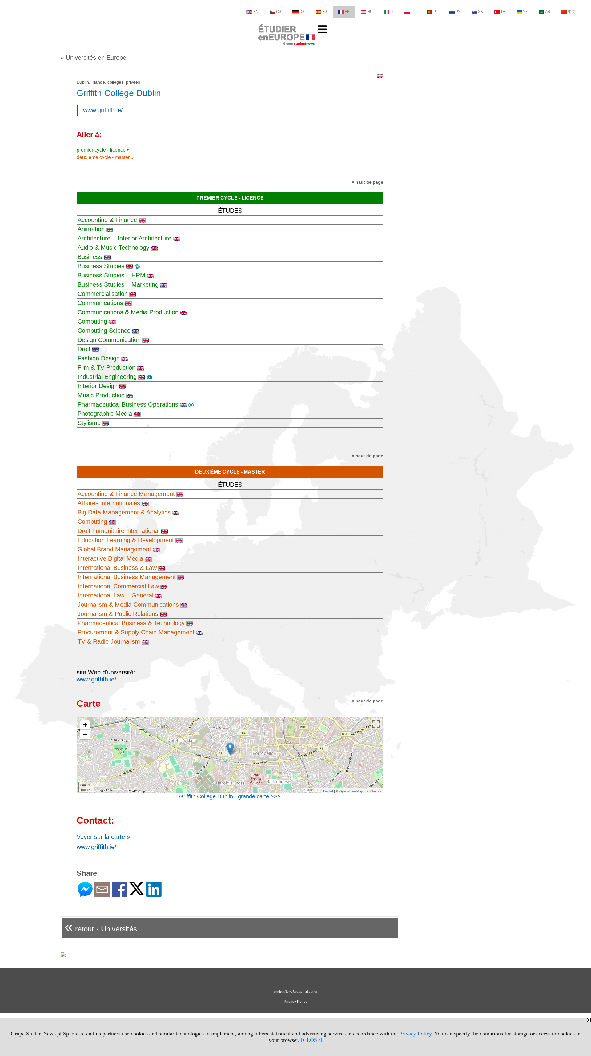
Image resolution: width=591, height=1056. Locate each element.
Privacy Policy (415, 1033)
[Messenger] (85, 894)
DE (302, 12)
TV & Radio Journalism (109, 641)
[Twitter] (136, 893)
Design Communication (109, 339)
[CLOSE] (311, 1040)
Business (90, 256)
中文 (571, 12)
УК (525, 12)
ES (324, 12)
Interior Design (98, 386)
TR (503, 12)
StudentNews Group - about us (295, 991)
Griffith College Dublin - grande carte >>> (230, 796)
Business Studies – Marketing (118, 284)
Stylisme (89, 422)
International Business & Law (117, 567)
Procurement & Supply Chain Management (136, 632)
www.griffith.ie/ (103, 110)
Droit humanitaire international (118, 530)
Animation (91, 229)
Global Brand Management (114, 549)
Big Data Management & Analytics (124, 512)
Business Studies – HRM (111, 275)
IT (391, 12)
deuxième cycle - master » (105, 157)
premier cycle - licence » (103, 150)
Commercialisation (103, 293)
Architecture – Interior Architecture (124, 238)
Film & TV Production (106, 367)
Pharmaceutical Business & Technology (131, 623)
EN (256, 12)
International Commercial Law (118, 586)
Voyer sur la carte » (103, 836)
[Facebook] (119, 894)
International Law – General (115, 595)
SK (480, 12)
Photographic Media (105, 413)
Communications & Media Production (128, 312)
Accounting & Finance (107, 219)
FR (347, 12)
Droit (84, 349)
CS (278, 12)
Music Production (101, 395)
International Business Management (127, 577)
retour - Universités (101, 926)
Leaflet (328, 790)
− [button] (85, 734)
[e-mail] (102, 894)
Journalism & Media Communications (128, 604)
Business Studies (101, 266)
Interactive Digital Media (110, 558)
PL (413, 12)
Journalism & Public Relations (118, 613)
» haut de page (367, 182)
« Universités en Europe (93, 57)
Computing (92, 321)
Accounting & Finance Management (126, 493)
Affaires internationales (109, 503)
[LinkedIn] (154, 894)
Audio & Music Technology (113, 247)
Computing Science (104, 330)
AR (547, 12)
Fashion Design (99, 358)
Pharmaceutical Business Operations (128, 404)
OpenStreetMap (351, 790)
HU (370, 12)
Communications (100, 303)
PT (435, 12)
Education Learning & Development (126, 540)
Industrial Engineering (107, 376)
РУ (458, 12)
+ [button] (85, 724)
